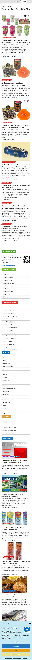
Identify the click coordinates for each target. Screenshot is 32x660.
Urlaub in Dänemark (8, 277)
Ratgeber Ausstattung (8, 421)
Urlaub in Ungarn (7, 294)
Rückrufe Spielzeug (6, 80)
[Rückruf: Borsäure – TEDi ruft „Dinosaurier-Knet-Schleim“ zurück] (16, 69)
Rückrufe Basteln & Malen (9, 313)
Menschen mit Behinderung (9, 388)
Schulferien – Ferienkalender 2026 (11, 300)
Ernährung (5, 371)
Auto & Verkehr (6, 363)
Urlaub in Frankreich (8, 286)
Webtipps (5, 413)
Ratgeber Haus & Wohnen (9, 427)
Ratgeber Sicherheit (8, 433)
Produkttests (6, 394)
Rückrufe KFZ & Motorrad (9, 324)
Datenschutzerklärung (17, 658)
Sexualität (5, 397)
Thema (4, 405)
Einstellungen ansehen (16, 654)
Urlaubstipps (6, 274)
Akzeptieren (16, 646)
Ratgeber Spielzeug (7, 435)
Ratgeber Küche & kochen (9, 430)
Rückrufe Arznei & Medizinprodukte (11, 308)
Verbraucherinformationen (10, 349)
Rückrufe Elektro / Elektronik (10, 316)
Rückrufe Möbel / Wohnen (9, 333)
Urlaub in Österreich (8, 291)
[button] (29, 623)
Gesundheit (5, 377)
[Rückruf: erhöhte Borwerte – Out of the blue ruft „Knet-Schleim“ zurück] (16, 110)
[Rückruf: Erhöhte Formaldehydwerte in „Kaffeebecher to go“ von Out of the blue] (16, 25)
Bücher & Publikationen (8, 366)
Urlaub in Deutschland (8, 283)
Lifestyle (5, 385)
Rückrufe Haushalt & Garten (8, 37)
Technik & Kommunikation (9, 399)
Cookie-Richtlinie (8, 658)
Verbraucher (6, 411)
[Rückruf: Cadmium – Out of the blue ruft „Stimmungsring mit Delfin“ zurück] (16, 151)
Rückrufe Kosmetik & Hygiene (10, 327)
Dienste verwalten (15, 641)
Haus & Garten (6, 383)
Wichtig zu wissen (7, 297)
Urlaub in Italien (6, 288)
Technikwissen (6, 402)
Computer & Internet (8, 369)
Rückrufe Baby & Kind (8, 310)
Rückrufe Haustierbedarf (9, 322)
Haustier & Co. (6, 380)
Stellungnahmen (7, 347)
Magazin (5, 357)
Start (3, 6)
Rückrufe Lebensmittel (8, 330)
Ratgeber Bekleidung (8, 424)
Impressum (25, 658)
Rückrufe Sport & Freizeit (9, 344)
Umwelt (4, 408)
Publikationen (6, 391)
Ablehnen (16, 650)
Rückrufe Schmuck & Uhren (8, 162)
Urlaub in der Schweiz (8, 280)
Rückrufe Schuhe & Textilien (9, 335)
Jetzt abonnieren (8, 265)
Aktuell (4, 360)
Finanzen (5, 374)
